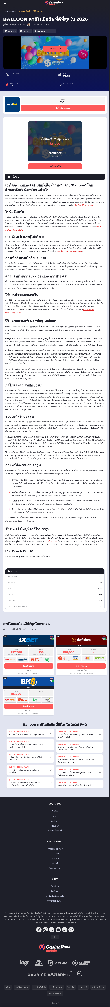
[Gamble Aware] (49, 977)
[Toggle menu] (5, 3)
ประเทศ (54, 829)
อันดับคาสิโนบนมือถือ (84, 205)
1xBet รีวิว (28, 670)
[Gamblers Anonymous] (38, 966)
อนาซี (54, 866)
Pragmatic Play (54, 852)
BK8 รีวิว (28, 710)
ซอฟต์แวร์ (54, 824)
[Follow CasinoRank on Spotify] (64, 933)
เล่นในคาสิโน (55, 48)
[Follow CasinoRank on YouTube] (57, 933)
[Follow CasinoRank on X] (51, 933)
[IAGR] (24, 966)
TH (53, 940)
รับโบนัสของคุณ (63, 108)
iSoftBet (54, 861)
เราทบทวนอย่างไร (54, 903)
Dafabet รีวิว (81, 670)
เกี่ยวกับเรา (54, 889)
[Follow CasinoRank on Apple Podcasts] (70, 933)
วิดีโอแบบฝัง (52, 541)
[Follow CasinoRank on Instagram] (44, 933)
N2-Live (54, 856)
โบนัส (54, 814)
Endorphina (55, 871)
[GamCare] (57, 966)
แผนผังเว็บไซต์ (54, 833)
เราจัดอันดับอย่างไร (54, 899)
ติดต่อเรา (54, 894)
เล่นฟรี (55, 56)
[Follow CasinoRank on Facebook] (38, 933)
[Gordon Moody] (80, 966)
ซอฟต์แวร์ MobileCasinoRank (69, 251)
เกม (54, 819)
